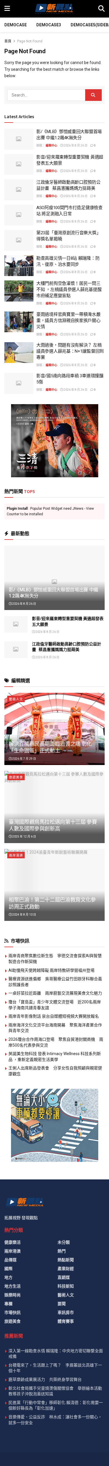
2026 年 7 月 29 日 (24, 758)
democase (15, 25)
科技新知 (66, 1286)
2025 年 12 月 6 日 (24, 836)
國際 (8, 1268)
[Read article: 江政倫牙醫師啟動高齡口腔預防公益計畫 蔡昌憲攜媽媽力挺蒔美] (18, 189)
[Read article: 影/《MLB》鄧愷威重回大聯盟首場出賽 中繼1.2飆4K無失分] (18, 139)
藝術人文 (16, 699)
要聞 (62, 1303)
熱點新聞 (66, 1259)
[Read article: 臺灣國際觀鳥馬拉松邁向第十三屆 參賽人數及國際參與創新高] (54, 807)
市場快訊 (12, 1312)
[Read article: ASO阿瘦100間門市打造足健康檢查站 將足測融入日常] (18, 215)
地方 (8, 1277)
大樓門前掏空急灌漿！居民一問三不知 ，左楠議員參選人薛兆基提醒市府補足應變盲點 (68, 289)
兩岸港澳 (16, 855)
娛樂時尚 (12, 1295)
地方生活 (12, 1286)
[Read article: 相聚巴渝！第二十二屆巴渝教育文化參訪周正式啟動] (54, 885)
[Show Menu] (7, 9)
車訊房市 (66, 1312)
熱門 (62, 1251)
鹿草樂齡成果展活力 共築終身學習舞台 (45, 1379)
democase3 (48, 25)
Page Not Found (29, 41)
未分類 (64, 1242)
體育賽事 (66, 1321)
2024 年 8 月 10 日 (24, 914)
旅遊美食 (16, 777)
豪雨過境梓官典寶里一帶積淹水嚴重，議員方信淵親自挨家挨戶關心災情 (68, 320)
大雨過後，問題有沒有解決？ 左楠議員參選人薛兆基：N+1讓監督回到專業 (70, 351)
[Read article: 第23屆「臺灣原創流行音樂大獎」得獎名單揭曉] (18, 240)
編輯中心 (51, 145)
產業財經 (66, 1268)
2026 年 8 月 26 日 (75, 145)
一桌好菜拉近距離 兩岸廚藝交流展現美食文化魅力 (55, 993)
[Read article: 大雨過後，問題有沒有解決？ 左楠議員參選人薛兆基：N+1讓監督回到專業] (18, 352)
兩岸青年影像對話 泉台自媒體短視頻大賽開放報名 (53, 1016)
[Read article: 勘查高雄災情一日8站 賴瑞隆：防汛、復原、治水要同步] (18, 265)
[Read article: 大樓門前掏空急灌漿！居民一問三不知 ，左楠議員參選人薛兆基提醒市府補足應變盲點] (18, 291)
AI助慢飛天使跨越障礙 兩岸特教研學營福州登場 (51, 970)
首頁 (7, 41)
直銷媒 (64, 1277)
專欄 (8, 1303)
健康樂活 (12, 1242)
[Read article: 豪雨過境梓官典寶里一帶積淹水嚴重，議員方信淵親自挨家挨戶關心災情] (18, 322)
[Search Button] (101, 9)
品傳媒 (10, 1259)
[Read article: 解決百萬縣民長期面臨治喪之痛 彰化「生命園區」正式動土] (54, 729)
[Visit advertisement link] (54, 440)
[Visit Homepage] (54, 9)
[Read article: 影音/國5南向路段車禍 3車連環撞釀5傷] (18, 383)
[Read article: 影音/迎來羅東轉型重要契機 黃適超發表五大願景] (18, 164)
